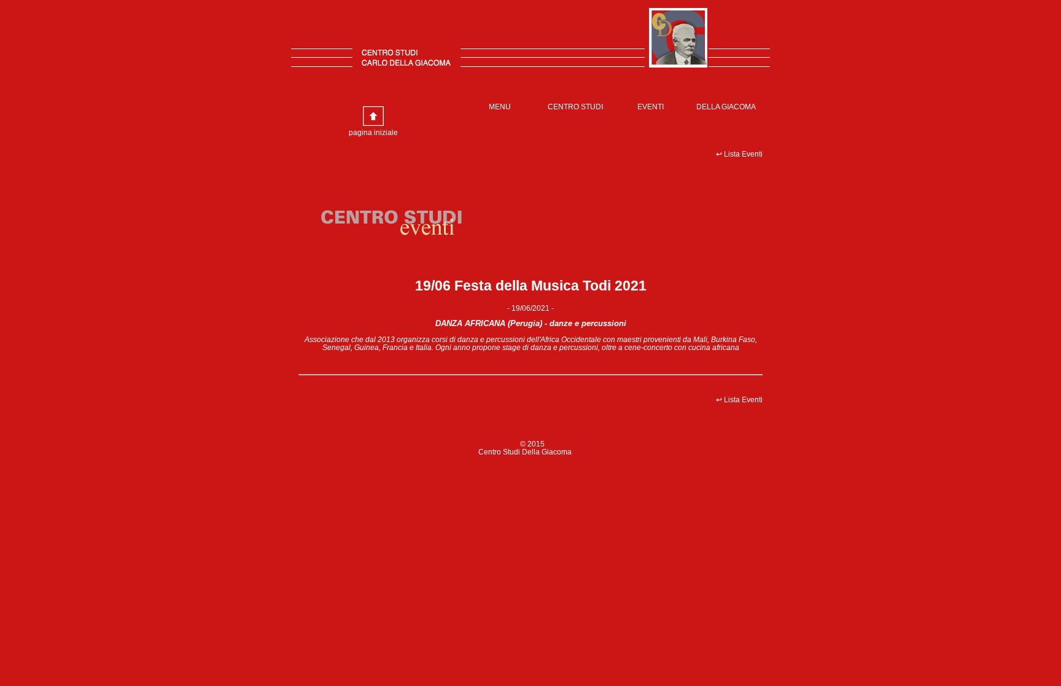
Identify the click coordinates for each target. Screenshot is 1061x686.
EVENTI (650, 107)
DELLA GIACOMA (726, 107)
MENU (500, 107)
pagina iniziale (373, 132)
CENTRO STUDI (575, 107)
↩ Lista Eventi (739, 154)
